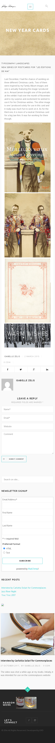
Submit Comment (16, 459)
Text (8, 552)
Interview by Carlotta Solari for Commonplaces (23, 588)
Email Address (9, 499)
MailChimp (33, 568)
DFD (41, 730)
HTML (8, 548)
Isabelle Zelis (12, 356)
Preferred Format (11, 544)
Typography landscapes (15, 63)
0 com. (47, 666)
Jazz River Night (8, 591)
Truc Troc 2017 (8, 595)
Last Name (7, 525)
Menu (30, 6)
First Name (7, 512)
